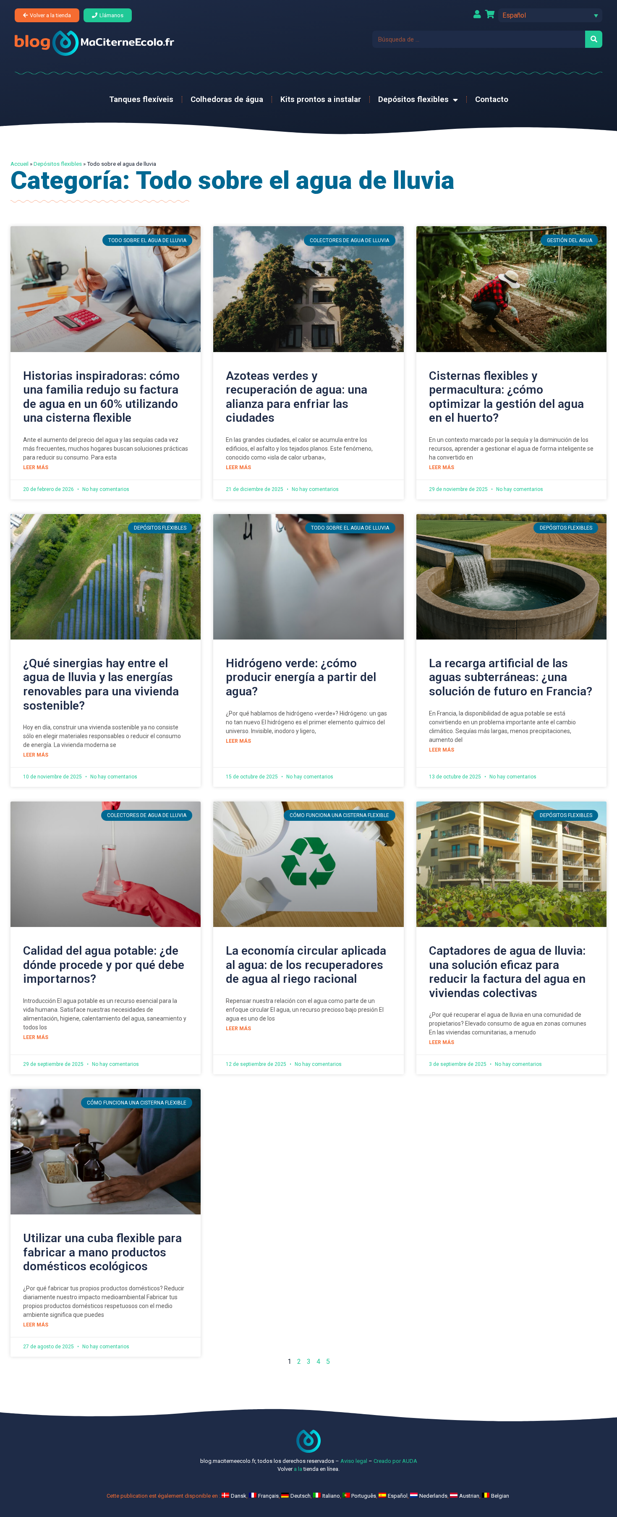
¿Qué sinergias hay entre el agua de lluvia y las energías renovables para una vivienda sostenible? (101, 684)
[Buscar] (593, 39)
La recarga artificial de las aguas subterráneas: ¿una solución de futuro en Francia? (510, 677)
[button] (550, 15)
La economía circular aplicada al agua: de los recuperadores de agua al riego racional (306, 965)
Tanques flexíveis (141, 99)
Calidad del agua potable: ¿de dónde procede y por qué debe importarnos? (103, 965)
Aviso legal (353, 1461)
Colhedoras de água (227, 99)
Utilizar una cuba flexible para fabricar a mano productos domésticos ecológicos (102, 1252)
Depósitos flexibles (413, 99)
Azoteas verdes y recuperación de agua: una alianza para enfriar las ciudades (296, 397)
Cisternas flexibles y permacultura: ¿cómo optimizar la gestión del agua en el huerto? (506, 397)
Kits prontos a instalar (320, 99)
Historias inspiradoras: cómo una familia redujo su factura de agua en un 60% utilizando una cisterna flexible (101, 397)
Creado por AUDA (395, 1461)
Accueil (19, 163)
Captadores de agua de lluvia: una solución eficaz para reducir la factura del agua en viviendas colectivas (507, 972)
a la (298, 1469)
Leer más (35, 467)
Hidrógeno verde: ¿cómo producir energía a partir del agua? (301, 677)
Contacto (491, 99)
